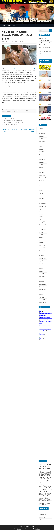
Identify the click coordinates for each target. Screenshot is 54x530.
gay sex (32, 110)
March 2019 (41, 273)
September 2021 (42, 206)
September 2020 (42, 229)
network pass (41, 496)
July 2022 (41, 185)
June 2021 (41, 214)
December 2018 (42, 281)
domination (41, 470)
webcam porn (45, 502)
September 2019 (42, 258)
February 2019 (42, 276)
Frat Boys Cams (11, 25)
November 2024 (42, 144)
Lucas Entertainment (43, 495)
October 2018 (42, 286)
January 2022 (42, 201)
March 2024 (41, 151)
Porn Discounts (7, 110)
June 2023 (41, 164)
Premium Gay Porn (43, 56)
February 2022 (42, 198)
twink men (43, 502)
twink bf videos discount (44, 500)
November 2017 (42, 302)
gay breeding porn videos (46, 472)
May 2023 (41, 167)
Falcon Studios (47, 470)
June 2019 (41, 266)
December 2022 (42, 177)
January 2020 (42, 248)
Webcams (41, 519)
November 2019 (42, 253)
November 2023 (42, 157)
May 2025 (41, 138)
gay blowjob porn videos (44, 471)
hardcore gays (43, 487)
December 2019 (42, 250)
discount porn (16, 110)
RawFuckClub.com (42, 499)
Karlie (4, 41)
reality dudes (48, 499)
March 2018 (41, 297)
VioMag (19, 528)
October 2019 (42, 255)
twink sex (47, 502)
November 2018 (42, 284)
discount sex (23, 110)
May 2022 (41, 190)
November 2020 (42, 227)
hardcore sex (12, 111)
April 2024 (41, 149)
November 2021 (42, 203)
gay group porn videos (43, 473)
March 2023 (41, 170)
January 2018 (42, 299)
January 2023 (42, 175)
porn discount (46, 498)
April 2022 (41, 193)
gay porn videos (45, 478)
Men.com (49, 495)
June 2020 (41, 234)
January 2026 (42, 131)
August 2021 (42, 209)
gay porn (28, 110)
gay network (47, 475)
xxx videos (44, 504)
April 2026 (41, 128)
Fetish (40, 512)
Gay (39, 471)
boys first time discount (43, 464)
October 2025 (42, 133)
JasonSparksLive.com (46, 494)
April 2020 (41, 240)
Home (3, 25)
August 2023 (42, 162)
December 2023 (42, 154)
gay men (43, 475)
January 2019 (42, 279)
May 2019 (41, 268)
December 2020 (42, 224)
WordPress (37, 528)
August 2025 (42, 136)
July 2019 (41, 263)
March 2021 (41, 219)
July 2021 (41, 211)
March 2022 (41, 196)
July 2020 (41, 232)
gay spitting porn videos (45, 484)
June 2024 (41, 146)
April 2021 (41, 216)
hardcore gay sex (45, 488)
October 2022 (42, 180)
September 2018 (42, 289)
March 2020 (41, 242)
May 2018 (41, 294)
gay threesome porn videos (45, 484)
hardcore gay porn (47, 486)
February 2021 (42, 222)
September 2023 (42, 159)
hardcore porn (5, 111)
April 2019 (41, 271)
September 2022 (42, 183)
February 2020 (42, 245)
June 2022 (41, 188)
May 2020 (41, 237)
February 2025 (42, 141)
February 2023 (42, 172)
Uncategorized (42, 517)
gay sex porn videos (45, 482)
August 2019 (42, 260)
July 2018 (41, 292)
